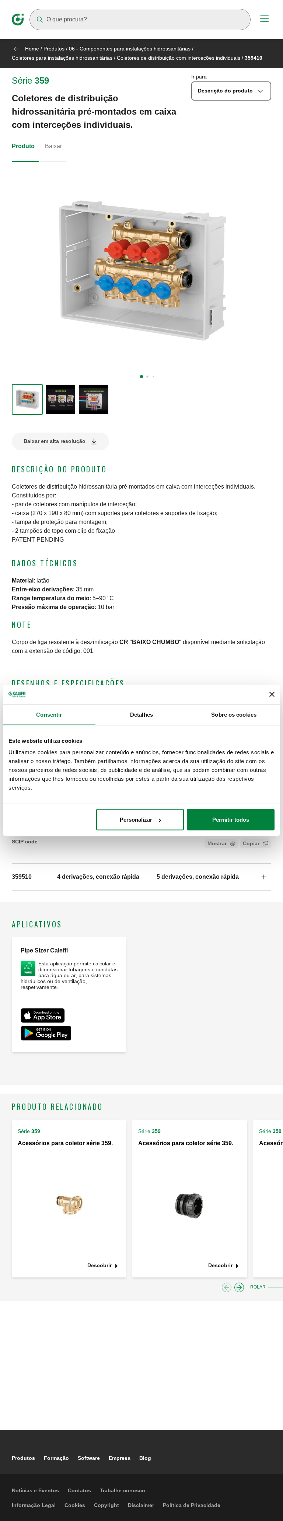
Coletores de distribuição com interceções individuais (178, 58)
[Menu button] (264, 20)
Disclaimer (141, 1505)
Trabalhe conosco (122, 1490)
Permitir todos (230, 820)
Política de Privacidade (191, 1505)
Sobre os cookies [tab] (233, 714)
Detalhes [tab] (141, 714)
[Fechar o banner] (272, 694)
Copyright (106, 1505)
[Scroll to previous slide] (226, 1287)
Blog (145, 1458)
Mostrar (217, 843)
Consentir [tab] (49, 714)
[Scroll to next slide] (239, 1287)
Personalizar (136, 820)
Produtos (53, 49)
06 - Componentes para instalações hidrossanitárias (130, 49)
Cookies (74, 1505)
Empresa (119, 1458)
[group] (27, 399)
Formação (56, 1458)
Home (32, 49)
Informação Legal (34, 1505)
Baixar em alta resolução (54, 441)
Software (89, 1458)
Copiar (251, 843)
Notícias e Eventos (35, 1490)
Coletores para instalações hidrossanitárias (62, 58)
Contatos (79, 1490)
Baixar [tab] (53, 146)
